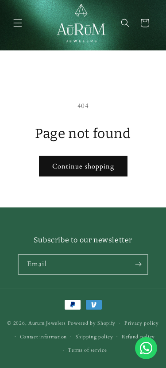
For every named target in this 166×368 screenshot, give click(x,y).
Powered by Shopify (92, 323)
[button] (17, 23)
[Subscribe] (138, 264)
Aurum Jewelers (47, 323)
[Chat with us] (146, 357)
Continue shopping (83, 166)
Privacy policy (141, 323)
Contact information (43, 337)
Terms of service (87, 350)
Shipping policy (94, 337)
